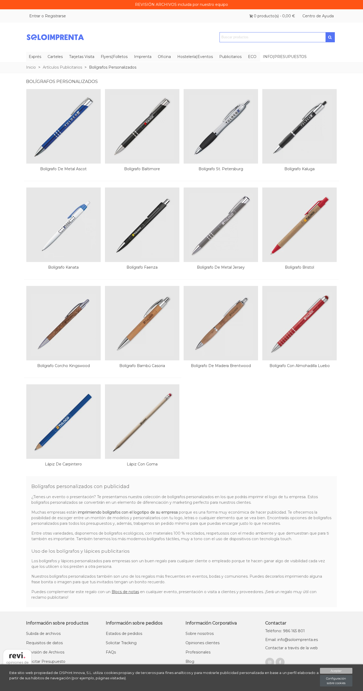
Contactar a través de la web (291, 648)
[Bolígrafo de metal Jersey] (221, 225)
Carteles (55, 56)
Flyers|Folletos (114, 56)
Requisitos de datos (44, 642)
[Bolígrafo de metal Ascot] (63, 126)
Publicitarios (230, 56)
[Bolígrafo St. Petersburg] (221, 126)
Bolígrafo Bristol (299, 267)
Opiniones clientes (202, 642)
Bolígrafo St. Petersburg (221, 168)
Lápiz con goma (142, 464)
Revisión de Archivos (45, 652)
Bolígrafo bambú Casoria (142, 365)
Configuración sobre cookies (336, 681)
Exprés (35, 56)
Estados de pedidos (124, 633)
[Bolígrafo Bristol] (299, 225)
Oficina (164, 56)
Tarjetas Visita (81, 56)
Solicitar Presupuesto (45, 661)
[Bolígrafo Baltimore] (142, 126)
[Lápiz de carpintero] (63, 421)
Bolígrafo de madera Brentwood (221, 365)
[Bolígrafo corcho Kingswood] (63, 323)
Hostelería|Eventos (195, 56)
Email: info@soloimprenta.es (291, 639)
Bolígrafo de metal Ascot (63, 168)
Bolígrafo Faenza (142, 267)
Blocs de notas (125, 591)
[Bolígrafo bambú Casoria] (142, 323)
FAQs (111, 652)
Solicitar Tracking (121, 642)
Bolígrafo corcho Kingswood (63, 365)
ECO (252, 56)
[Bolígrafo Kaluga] (299, 126)
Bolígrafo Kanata (63, 267)
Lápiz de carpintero (63, 464)
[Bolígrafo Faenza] (142, 225)
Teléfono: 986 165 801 (285, 630)
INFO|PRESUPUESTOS (285, 56)
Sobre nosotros (199, 633)
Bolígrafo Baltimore (142, 168)
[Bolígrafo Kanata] (63, 225)
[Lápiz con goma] (142, 421)
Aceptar (336, 671)
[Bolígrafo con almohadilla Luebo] (299, 323)
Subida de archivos (43, 633)
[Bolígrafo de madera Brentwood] (221, 323)
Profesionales (197, 652)
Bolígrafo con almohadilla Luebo (299, 365)
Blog (189, 661)
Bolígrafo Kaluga (299, 168)
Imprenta (142, 56)
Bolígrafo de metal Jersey (221, 267)
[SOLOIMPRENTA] (55, 37)
